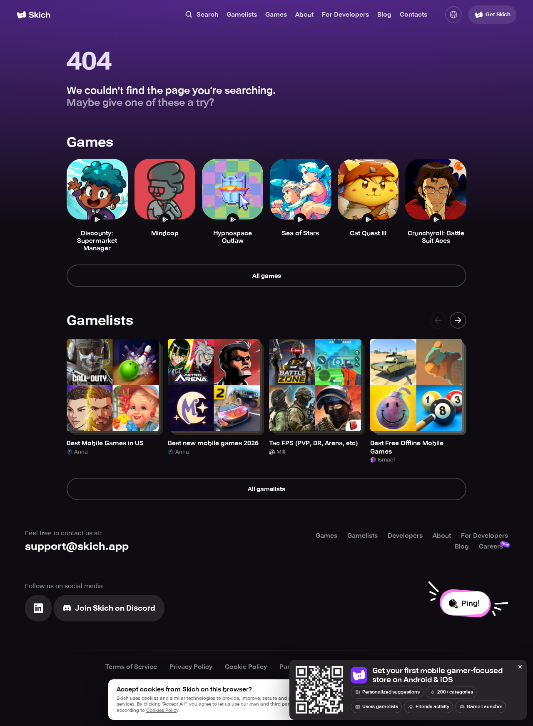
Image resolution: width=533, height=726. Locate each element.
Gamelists (242, 14)
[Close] (520, 667)
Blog (384, 14)
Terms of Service (131, 667)
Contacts (413, 14)
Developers (405, 535)
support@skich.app (77, 546)
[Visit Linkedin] (38, 608)
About (304, 14)
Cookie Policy (246, 667)
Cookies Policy (162, 710)
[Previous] (438, 320)
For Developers (345, 14)
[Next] (458, 320)
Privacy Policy (190, 667)
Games (276, 14)
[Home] (33, 15)
